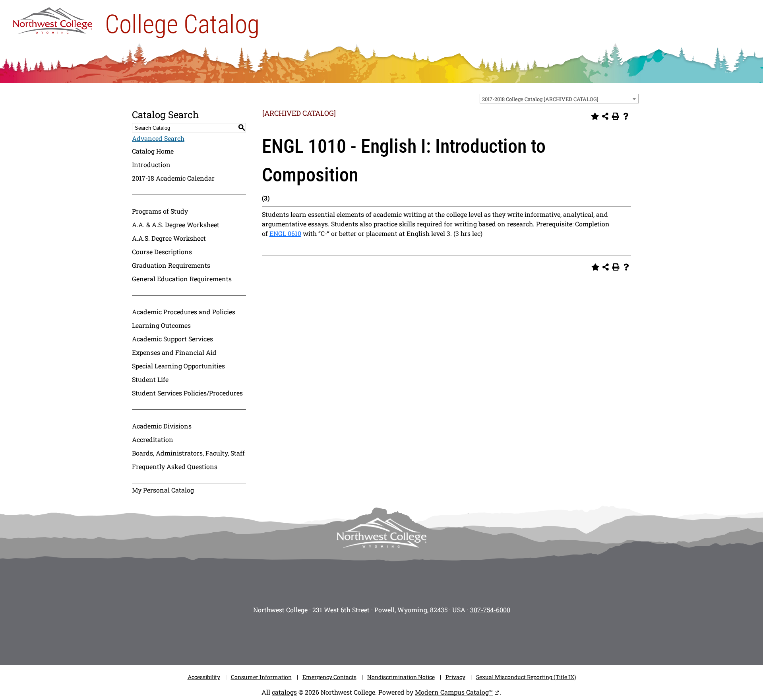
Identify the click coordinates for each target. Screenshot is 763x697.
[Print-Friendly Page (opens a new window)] (615, 116)
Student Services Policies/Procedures (187, 393)
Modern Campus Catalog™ (454, 692)
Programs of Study (160, 211)
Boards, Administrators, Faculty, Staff (188, 453)
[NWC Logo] (52, 18)
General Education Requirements (182, 279)
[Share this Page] (605, 116)
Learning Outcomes (161, 325)
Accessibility (204, 677)
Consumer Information (261, 677)
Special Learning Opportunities (178, 366)
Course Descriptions (162, 251)
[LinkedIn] (441, 637)
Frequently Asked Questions (174, 466)
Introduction (151, 164)
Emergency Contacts (329, 677)
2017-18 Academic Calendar (173, 178)
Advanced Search (158, 138)
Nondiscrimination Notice (401, 677)
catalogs (284, 692)
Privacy (455, 677)
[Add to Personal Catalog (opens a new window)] (595, 116)
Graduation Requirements (171, 265)
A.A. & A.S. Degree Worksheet (175, 224)
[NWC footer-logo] (381, 533)
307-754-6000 (490, 609)
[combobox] (559, 98)
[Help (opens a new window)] (626, 116)
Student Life (150, 379)
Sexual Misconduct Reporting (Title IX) (526, 677)
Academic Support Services (172, 339)
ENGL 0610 (285, 233)
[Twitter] (370, 637)
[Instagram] (322, 637)
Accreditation (152, 439)
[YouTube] (393, 637)
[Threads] (417, 637)
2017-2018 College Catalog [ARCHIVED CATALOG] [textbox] (540, 99)
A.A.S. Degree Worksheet (169, 238)
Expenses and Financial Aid (174, 352)
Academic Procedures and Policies (183, 312)
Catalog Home (153, 151)
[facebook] (346, 637)
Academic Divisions (162, 426)
